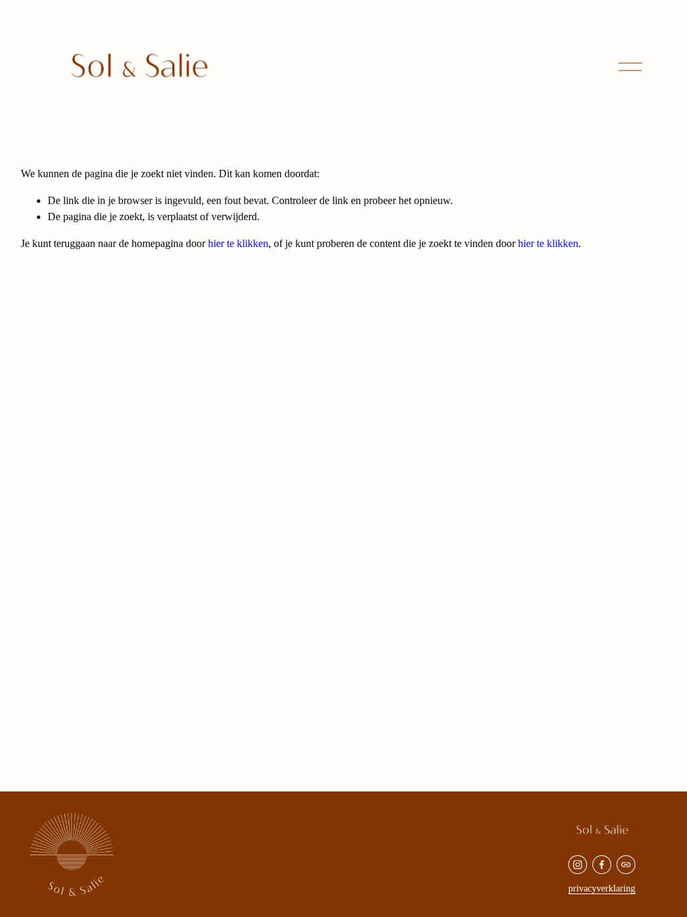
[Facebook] (601, 864)
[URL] (626, 864)
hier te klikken (238, 243)
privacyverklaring (601, 888)
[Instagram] (577, 864)
